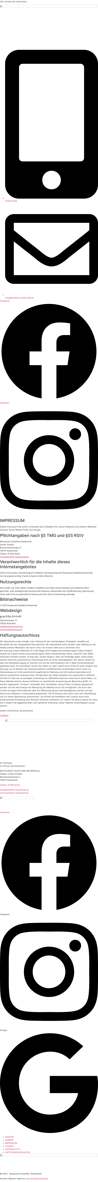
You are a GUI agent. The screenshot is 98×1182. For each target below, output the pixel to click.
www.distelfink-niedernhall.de (14, 793)
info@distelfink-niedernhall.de (14, 790)
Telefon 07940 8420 (10, 785)
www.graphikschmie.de (11, 629)
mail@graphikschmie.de (11, 626)
